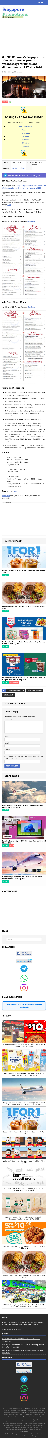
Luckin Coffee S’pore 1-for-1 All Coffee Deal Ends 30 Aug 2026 (23, 571)
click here (31, 221)
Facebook (25, 140)
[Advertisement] (24, 36)
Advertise (17, 1329)
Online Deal (8, 695)
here (9, 205)
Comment (8, 720)
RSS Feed (25, 146)
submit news (33, 1410)
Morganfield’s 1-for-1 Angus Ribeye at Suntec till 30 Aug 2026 (23, 607)
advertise (26, 1410)
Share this (6, 496)
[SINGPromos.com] (24, 12)
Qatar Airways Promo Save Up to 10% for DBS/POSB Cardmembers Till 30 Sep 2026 (22, 878)
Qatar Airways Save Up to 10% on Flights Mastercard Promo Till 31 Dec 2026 (22, 806)
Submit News (7, 1329)
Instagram (25, 136)
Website (7, 750)
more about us (33, 1325)
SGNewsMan (18, 72)
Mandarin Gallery (18, 168)
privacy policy (14, 1410)
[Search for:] (24, 939)
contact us (40, 1410)
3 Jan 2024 (7, 72)
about (21, 1410)
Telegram (25, 130)
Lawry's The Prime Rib (16, 690)
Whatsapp (25, 133)
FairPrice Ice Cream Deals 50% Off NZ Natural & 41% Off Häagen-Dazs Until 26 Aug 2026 (23, 679)
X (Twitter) (25, 143)
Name (6, 736)
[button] (42, 2)
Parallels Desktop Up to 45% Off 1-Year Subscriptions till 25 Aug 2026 (24, 842)
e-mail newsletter (25, 126)
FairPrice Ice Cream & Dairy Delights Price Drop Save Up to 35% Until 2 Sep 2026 (23, 643)
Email (6, 743)
